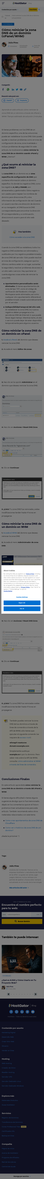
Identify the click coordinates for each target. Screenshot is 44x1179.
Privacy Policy (25, 587)
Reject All (22, 603)
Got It (22, 608)
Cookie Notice (8, 591)
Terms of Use (30, 574)
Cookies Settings (22, 597)
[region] (22, 589)
